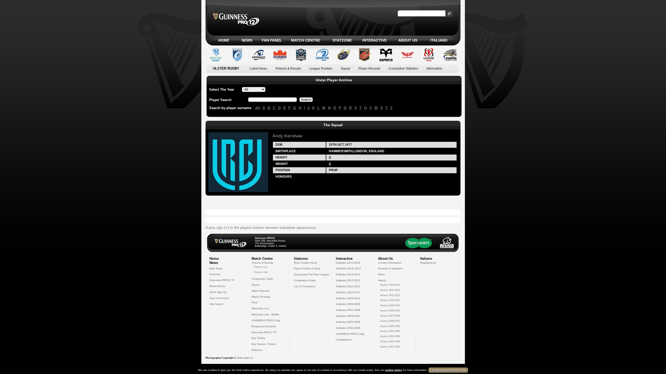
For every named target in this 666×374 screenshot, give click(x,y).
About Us (407, 40)
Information (434, 68)
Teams (255, 284)
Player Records (369, 68)
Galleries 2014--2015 (348, 268)
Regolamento (428, 262)
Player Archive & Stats (307, 268)
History (382, 280)
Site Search (216, 304)
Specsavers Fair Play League (311, 274)
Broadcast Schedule (264, 326)
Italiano (438, 40)
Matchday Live (260, 308)
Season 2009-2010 (390, 305)
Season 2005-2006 (390, 326)
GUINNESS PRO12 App (266, 320)
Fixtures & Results (288, 68)
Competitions (343, 339)
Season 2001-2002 (390, 346)
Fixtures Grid (261, 272)
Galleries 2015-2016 (348, 262)
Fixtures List (260, 267)
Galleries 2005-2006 (348, 321)
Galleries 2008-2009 (348, 304)
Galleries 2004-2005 (348, 327)
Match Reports (260, 290)
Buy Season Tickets (264, 344)
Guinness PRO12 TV (222, 280)
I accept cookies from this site (448, 370)
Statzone (342, 40)
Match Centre (305, 40)
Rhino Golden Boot (305, 262)
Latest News (258, 68)
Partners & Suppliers (390, 268)
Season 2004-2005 (390, 331)
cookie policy (393, 370)
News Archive (217, 286)
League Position (320, 68)
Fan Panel (272, 40)
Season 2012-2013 (390, 290)
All (257, 108)
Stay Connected (219, 298)
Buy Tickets (258, 338)
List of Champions (304, 286)
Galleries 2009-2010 (348, 298)
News (247, 40)
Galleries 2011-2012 (348, 286)
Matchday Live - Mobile (265, 314)
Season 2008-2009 (390, 310)
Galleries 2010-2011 (348, 292)
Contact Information (390, 262)
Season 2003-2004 (390, 336)
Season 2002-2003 (390, 341)
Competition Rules (305, 280)
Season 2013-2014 (390, 285)
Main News (215, 268)
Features (214, 274)
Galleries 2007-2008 (348, 310)
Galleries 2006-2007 (348, 316)
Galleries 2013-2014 (348, 274)
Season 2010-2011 (390, 300)
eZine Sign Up (218, 292)
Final (254, 302)
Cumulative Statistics (403, 68)
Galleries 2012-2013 (348, 280)
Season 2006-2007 (390, 321)
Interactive (374, 40)
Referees (257, 350)
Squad (345, 68)
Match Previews (261, 296)
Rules (381, 274)
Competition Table (262, 278)
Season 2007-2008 (390, 316)
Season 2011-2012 (390, 295)
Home (223, 40)
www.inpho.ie (245, 358)
